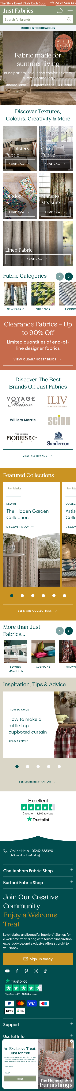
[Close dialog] (71, 1041)
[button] (60, 10)
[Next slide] (69, 277)
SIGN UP (20, 1079)
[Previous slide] (60, 277)
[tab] (11, 595)
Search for (20, 19)
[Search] (69, 19)
